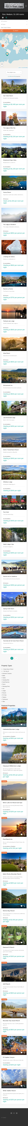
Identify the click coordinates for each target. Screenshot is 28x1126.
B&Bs (3, 675)
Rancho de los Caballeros (10, 576)
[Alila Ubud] (26, 49)
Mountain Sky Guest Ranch (11, 1020)
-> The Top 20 (5, 671)
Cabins (4, 677)
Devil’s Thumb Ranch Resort (11, 450)
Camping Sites (5, 680)
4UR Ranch (6, 984)
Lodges (4, 690)
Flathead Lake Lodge (8, 321)
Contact (4, 1117)
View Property (14, 90)
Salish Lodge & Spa (8, 544)
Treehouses (5, 699)
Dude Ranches (5, 682)
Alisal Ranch (6, 353)
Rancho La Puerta (8, 289)
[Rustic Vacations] (14, 10)
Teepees (4, 697)
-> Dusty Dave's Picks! (7, 669)
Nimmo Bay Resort (9, 910)
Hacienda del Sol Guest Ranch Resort (13, 641)
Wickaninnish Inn (7, 385)
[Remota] (7, 54)
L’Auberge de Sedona (9, 256)
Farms (3, 684)
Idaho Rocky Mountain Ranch (12, 874)
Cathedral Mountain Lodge (11, 729)
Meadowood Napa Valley (9, 160)
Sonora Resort (7, 192)
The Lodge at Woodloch (9, 224)
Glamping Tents (6, 686)
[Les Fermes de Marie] (15, 43)
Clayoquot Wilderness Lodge (12, 766)
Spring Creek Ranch (8, 608)
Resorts (4, 692)
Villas (3, 701)
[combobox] (14, 21)
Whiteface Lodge (7, 482)
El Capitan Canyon (9, 1057)
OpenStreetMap (25, 67)
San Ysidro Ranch (8, 95)
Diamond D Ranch (8, 947)
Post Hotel (6, 512)
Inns (3, 688)
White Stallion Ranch (9, 1090)
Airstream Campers (7, 673)
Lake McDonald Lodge (9, 417)
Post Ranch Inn (7, 839)
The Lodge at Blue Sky (9, 128)
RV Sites (4, 695)
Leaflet (19, 67)
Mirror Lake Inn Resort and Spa (12, 802)
